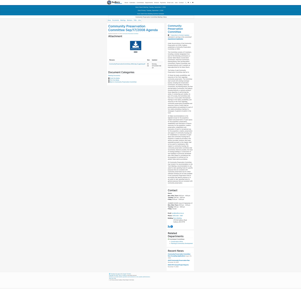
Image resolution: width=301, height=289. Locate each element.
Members (129, 20)
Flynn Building (177, 218)
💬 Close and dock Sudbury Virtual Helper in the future (122, 279)
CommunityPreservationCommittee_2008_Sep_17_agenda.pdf (127, 64)
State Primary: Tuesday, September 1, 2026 (150, 10)
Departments (149, 2)
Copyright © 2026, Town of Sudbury (118, 275)
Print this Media (114, 80)
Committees (140, 2)
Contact (181, 2)
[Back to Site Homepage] (114, 2)
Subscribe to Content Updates (180, 35)
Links (139, 20)
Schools (156, 2)
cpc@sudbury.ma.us (178, 213)
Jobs (176, 2)
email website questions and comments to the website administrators (133, 276)
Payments (163, 2)
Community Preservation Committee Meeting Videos (151, 17)
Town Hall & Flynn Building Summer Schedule (150, 13)
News (109, 20)
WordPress (173, 273)
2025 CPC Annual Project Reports (178, 265)
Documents (115, 20)
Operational (175, 281)
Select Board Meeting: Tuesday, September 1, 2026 (150, 7)
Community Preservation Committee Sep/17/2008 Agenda (133, 28)
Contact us (111, 276)
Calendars (132, 2)
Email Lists (170, 2)
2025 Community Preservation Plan (179, 260)
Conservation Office (177, 241)
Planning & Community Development (182, 243)
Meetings (123, 20)
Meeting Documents (114, 75)
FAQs (135, 20)
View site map (112, 278)
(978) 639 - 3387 (178, 215)
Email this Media (115, 78)
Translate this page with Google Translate (120, 273)
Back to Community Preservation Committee (123, 82)
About (126, 2)
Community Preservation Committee (130, 33)
